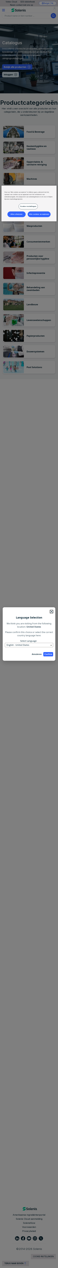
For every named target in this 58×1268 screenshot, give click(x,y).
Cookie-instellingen (28, 206)
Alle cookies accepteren (39, 214)
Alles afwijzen (16, 214)
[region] (29, 203)
